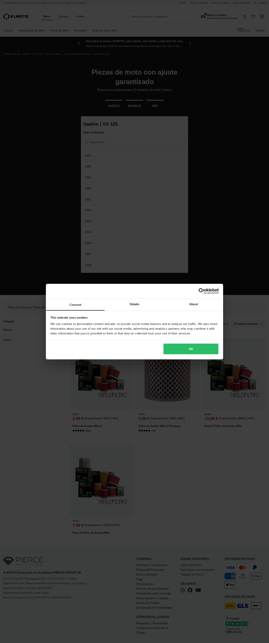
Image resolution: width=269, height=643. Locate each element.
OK (191, 349)
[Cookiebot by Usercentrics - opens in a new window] (201, 291)
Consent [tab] (75, 304)
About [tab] (193, 304)
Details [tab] (134, 304)
